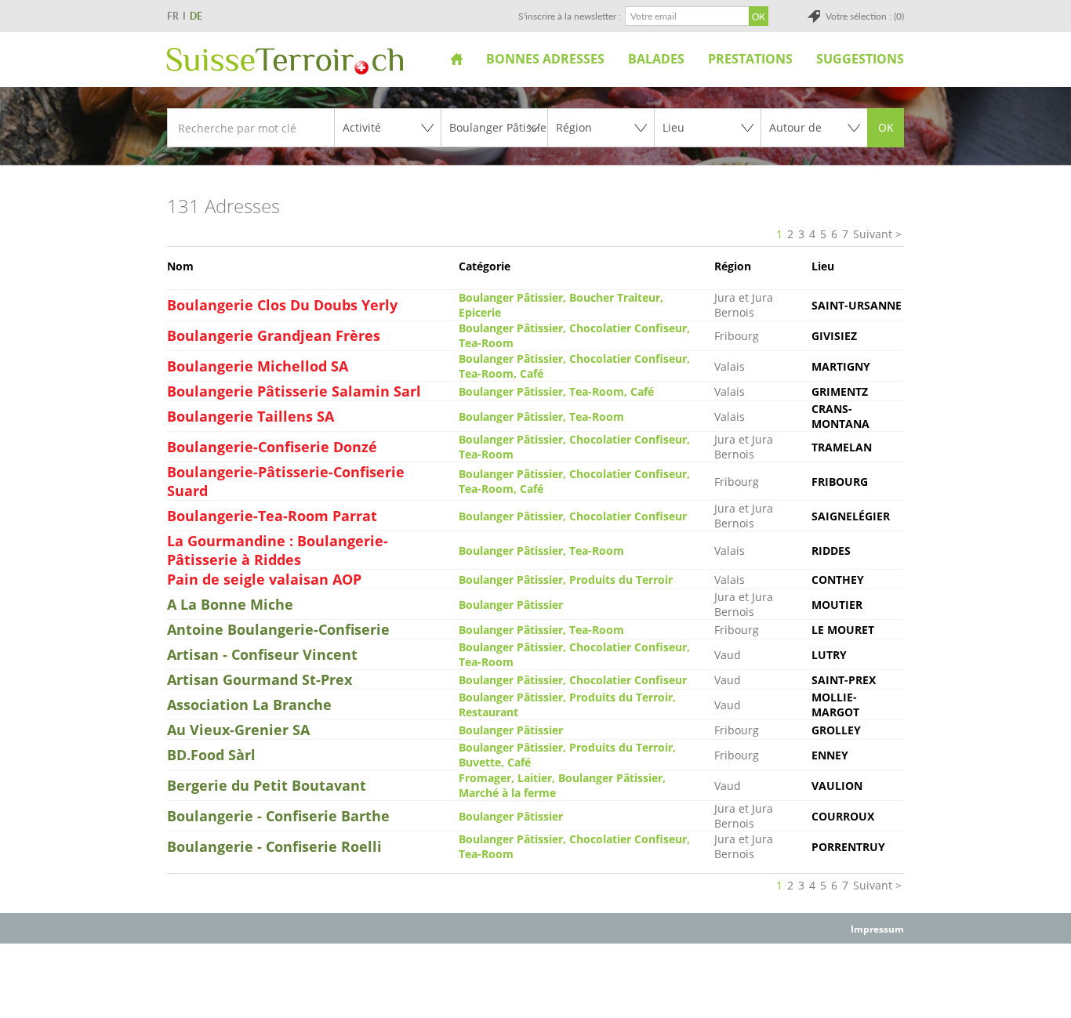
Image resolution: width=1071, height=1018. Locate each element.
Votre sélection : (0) (865, 16)
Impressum (877, 929)
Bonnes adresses (545, 58)
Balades (656, 58)
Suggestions (860, 58)
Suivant (872, 233)
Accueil (456, 58)
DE (196, 16)
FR (173, 16)
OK (886, 127)
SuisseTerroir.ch (285, 61)
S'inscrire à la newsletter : (569, 16)
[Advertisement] (535, 979)
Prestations (750, 58)
